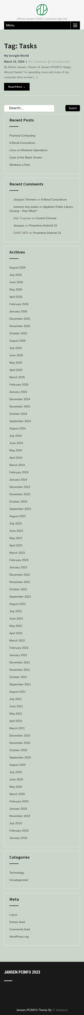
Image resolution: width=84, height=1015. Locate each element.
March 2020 (17, 794)
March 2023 (17, 552)
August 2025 (17, 340)
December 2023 (19, 487)
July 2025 (15, 348)
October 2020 (18, 750)
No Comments (38, 61)
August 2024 (17, 428)
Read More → (16, 86)
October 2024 (18, 413)
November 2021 (19, 669)
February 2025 (19, 384)
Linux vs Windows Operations (28, 150)
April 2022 (15, 633)
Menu (10, 25)
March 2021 (17, 728)
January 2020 (18, 808)
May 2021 (15, 713)
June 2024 (16, 443)
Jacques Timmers (24, 199)
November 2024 (19, 406)
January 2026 (18, 311)
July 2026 (15, 274)
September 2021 (20, 684)
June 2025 (16, 355)
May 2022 (15, 625)
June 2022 (16, 618)
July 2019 (15, 823)
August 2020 (17, 764)
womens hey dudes (26, 206)
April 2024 (15, 457)
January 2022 (18, 655)
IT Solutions (60, 1010)
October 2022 (18, 589)
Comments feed (19, 929)
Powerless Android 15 (43, 225)
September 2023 (20, 508)
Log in (13, 914)
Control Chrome (46, 218)
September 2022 (20, 596)
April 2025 (15, 370)
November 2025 (19, 326)
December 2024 (19, 399)
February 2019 (19, 830)
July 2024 (15, 435)
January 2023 (18, 567)
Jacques (18, 225)
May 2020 (15, 786)
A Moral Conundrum (22, 142)
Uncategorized (60, 61)
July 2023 (15, 523)
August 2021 (17, 691)
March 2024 (17, 465)
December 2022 (19, 574)
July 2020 (15, 772)
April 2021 (15, 721)
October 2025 (18, 333)
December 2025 (19, 318)
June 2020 (16, 779)
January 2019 (18, 838)
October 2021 (18, 677)
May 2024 (15, 450)
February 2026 (19, 304)
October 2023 (18, 501)
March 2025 (17, 377)
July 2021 (15, 699)
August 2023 (17, 516)
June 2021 (16, 706)
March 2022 (17, 640)
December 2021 (19, 662)
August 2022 (17, 604)
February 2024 (19, 472)
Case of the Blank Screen (25, 157)
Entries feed (17, 922)
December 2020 (19, 735)
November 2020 (19, 742)
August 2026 (17, 267)
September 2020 (20, 757)
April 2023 (15, 545)
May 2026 (15, 289)
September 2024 (20, 421)
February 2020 (19, 801)
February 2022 (19, 647)
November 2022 (19, 582)
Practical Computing (22, 135)
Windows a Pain (19, 164)
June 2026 (16, 282)
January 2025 (18, 391)
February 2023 (19, 560)
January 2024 (18, 479)
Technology (16, 872)
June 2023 (16, 530)
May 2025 (15, 362)
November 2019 (19, 816)
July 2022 (15, 611)
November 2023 (19, 494)
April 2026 (15, 296)
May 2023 (15, 538)
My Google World (16, 55)
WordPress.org (19, 936)
